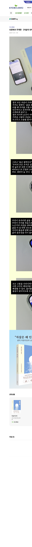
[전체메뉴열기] (11, 13)
